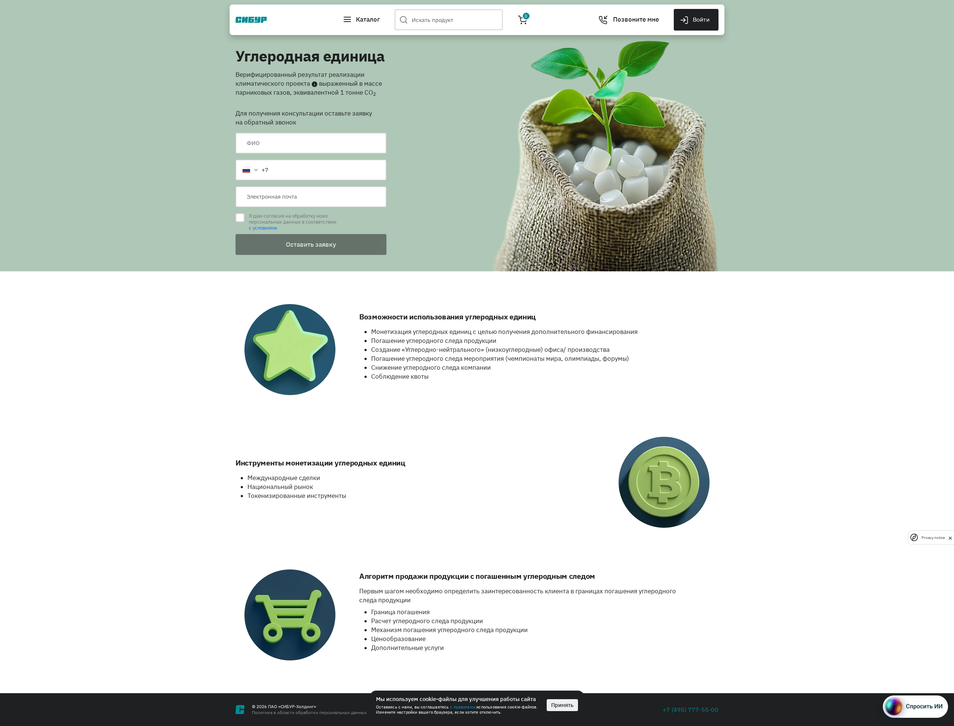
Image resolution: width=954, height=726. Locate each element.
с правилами (462, 707)
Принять (562, 704)
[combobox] (255, 170)
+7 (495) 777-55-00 (690, 709)
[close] (950, 537)
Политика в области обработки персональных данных (309, 712)
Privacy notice (933, 538)
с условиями (263, 228)
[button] (361, 20)
